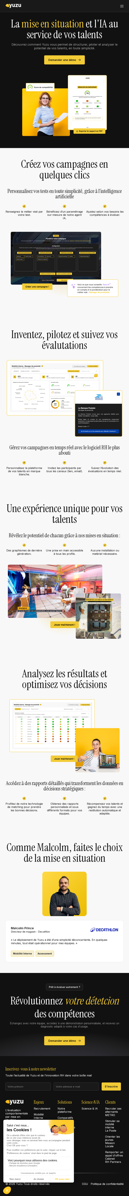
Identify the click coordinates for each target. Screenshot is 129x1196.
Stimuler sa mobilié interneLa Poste (112, 1125)
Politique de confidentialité (107, 1184)
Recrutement (42, 1108)
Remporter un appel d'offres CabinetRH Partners (114, 1157)
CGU (85, 1184)
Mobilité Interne (39, 1116)
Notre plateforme (65, 1110)
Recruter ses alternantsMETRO (113, 1112)
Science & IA (89, 1108)
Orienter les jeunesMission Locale (112, 1141)
